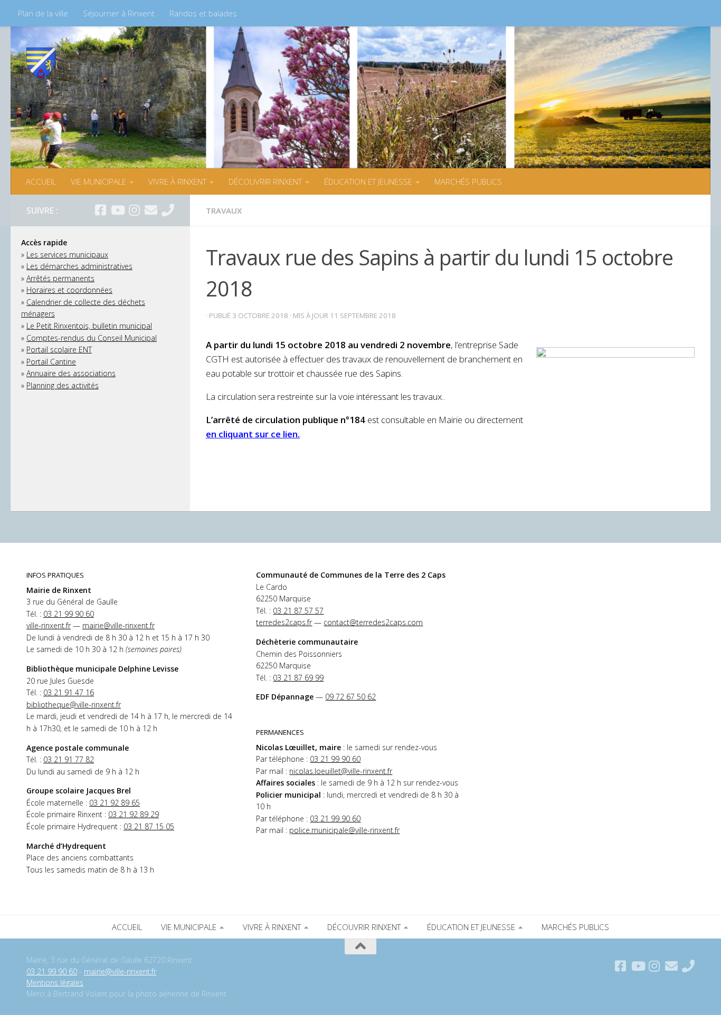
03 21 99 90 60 (68, 614)
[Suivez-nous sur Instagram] (134, 210)
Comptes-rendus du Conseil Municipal (91, 338)
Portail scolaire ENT (59, 349)
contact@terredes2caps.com (373, 622)
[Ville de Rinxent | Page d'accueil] (40, 63)
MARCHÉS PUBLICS (468, 181)
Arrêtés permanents (60, 278)
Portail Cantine (51, 362)
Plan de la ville (43, 13)
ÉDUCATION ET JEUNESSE (368, 181)
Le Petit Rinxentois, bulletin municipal (89, 326)
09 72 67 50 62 (350, 697)
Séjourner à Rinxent (119, 13)
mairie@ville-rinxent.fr (118, 625)
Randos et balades (203, 13)
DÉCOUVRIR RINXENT (265, 181)
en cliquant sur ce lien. (253, 434)
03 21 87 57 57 (298, 611)
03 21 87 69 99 (298, 678)
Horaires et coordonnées (69, 290)
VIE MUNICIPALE (98, 181)
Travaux (224, 210)
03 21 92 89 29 (133, 814)
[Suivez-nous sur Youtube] (117, 210)
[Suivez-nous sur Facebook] (100, 210)
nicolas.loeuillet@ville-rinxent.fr (340, 771)
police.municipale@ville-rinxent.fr (344, 830)
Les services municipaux (67, 255)
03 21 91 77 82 (68, 759)
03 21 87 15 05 (149, 826)
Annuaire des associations (71, 373)
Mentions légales (54, 983)
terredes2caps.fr (284, 622)
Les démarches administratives (79, 266)
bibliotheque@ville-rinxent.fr (73, 705)
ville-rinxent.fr (48, 625)
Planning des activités (62, 385)
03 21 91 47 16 (68, 692)
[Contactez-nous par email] (151, 210)
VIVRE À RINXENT (177, 181)
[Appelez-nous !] (168, 210)
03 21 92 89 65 (114, 803)
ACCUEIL (41, 181)
